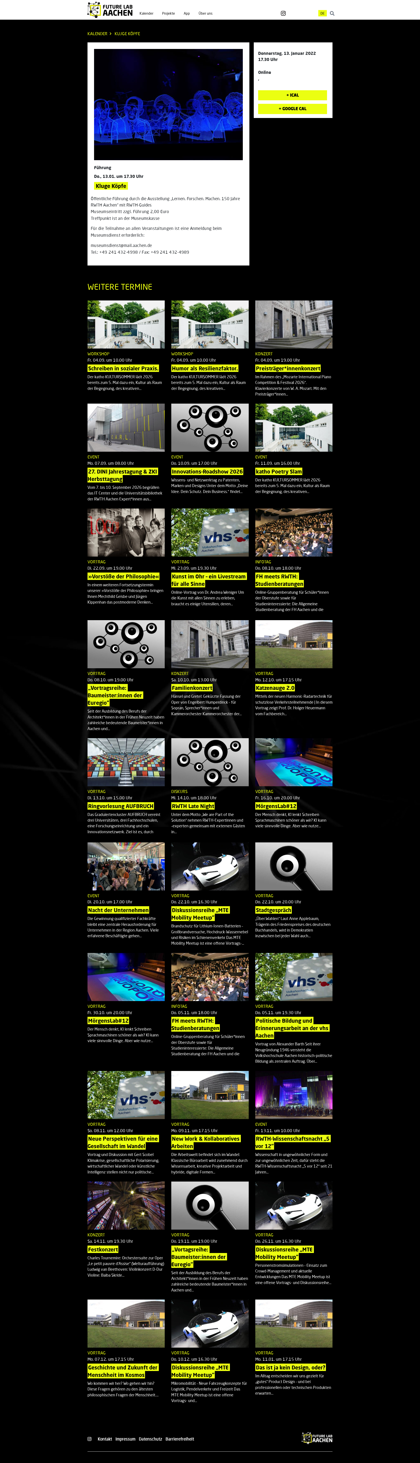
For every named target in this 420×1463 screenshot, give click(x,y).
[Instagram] (283, 13)
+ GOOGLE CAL (292, 108)
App (187, 13)
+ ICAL (292, 94)
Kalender (146, 13)
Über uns (205, 13)
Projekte (168, 13)
